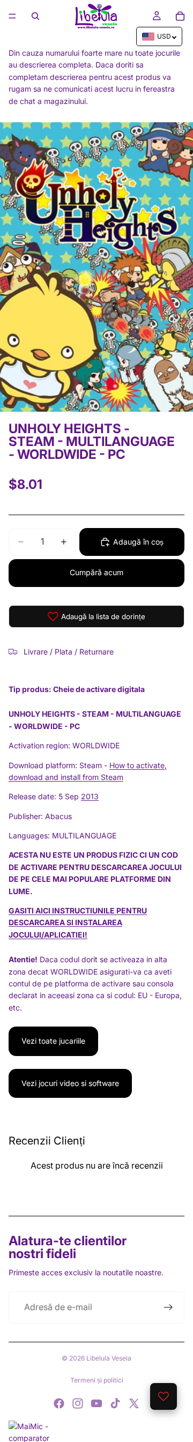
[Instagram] (77, 1403)
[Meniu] (12, 16)
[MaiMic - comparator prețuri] (96, 1431)
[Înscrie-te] (168, 1307)
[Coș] (180, 16)
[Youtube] (96, 1403)
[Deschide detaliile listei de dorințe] (163, 1396)
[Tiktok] (115, 1403)
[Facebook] (59, 1403)
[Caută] (35, 16)
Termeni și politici (96, 1380)
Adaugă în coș (138, 541)
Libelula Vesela (108, 1358)
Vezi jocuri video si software (70, 1083)
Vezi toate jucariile (53, 1040)
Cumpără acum (96, 572)
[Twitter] (134, 1403)
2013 (90, 796)
